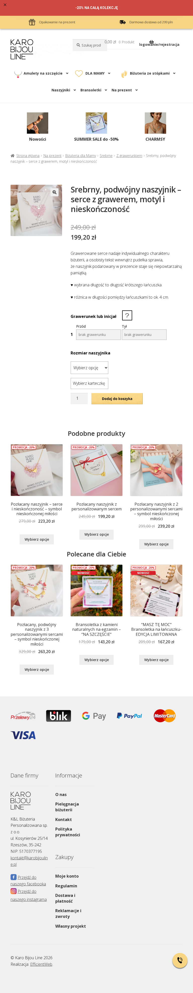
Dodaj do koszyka (117, 398)
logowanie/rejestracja (159, 44)
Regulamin (66, 886)
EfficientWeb (41, 964)
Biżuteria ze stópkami (150, 73)
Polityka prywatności (67, 832)
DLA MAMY (95, 73)
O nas (61, 794)
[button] (55, 192)
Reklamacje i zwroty (68, 913)
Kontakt (63, 819)
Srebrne (106, 155)
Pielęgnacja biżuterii (67, 807)
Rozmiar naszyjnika (90, 353)
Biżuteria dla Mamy (80, 155)
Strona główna (27, 155)
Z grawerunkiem (129, 155)
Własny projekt (70, 926)
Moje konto (67, 876)
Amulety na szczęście (43, 73)
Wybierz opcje (37, 539)
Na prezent (52, 155)
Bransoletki (90, 90)
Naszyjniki (61, 90)
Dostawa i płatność (65, 898)
